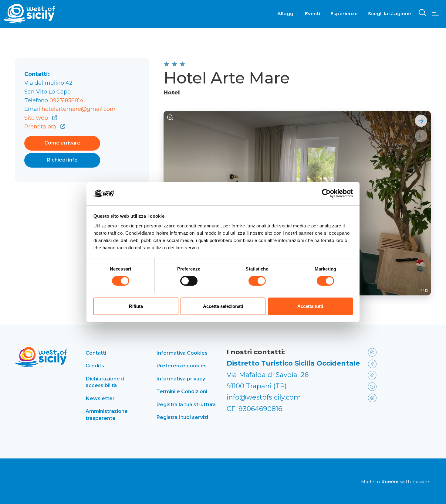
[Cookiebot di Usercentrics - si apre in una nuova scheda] (326, 193)
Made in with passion (396, 482)
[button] (435, 13)
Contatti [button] (96, 353)
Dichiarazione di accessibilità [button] (106, 382)
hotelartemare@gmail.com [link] (79, 109)
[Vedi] (170, 117)
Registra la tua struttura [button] (186, 404)
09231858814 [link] (66, 100)
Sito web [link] (36, 117)
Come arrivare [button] (62, 143)
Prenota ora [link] (41, 126)
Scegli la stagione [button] (389, 13)
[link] (380, 352)
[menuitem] (286, 13)
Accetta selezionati (223, 306)
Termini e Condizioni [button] (181, 391)
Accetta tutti (310, 306)
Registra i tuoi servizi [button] (182, 417)
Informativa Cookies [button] (182, 353)
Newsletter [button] (100, 398)
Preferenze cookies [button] (181, 366)
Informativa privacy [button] (180, 379)
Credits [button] (95, 366)
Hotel (172, 92)
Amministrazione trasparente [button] (107, 414)
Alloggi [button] (286, 13)
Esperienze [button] (344, 13)
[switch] (189, 281)
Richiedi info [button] (62, 160)
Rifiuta (136, 306)
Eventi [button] (312, 13)
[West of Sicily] (29, 13)
